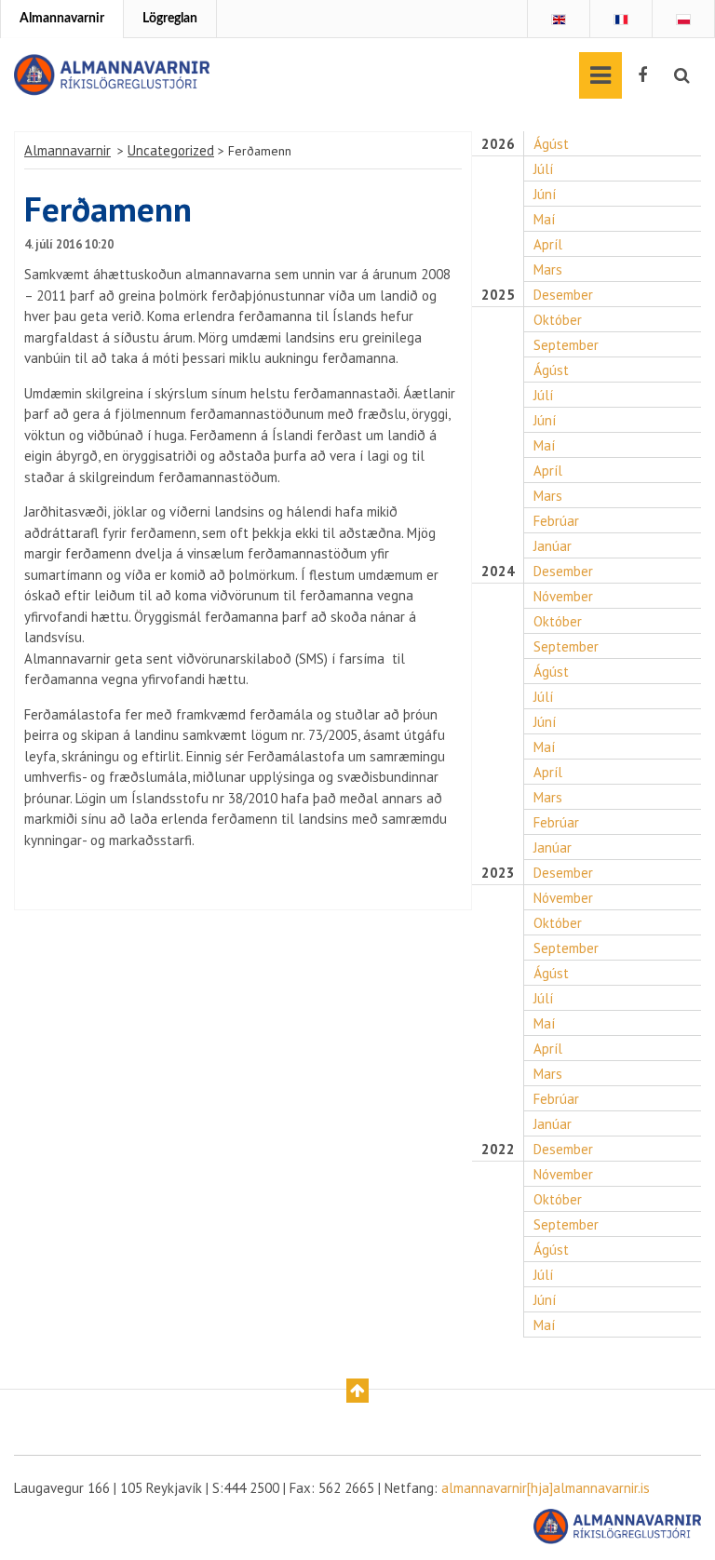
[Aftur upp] (357, 1390)
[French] (621, 19)
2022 (498, 1149)
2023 (498, 873)
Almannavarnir (62, 18)
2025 (498, 295)
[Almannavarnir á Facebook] (642, 75)
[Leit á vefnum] (682, 75)
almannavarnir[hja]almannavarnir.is (545, 1488)
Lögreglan (169, 18)
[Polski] (683, 19)
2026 (498, 144)
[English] (558, 19)
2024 (498, 571)
